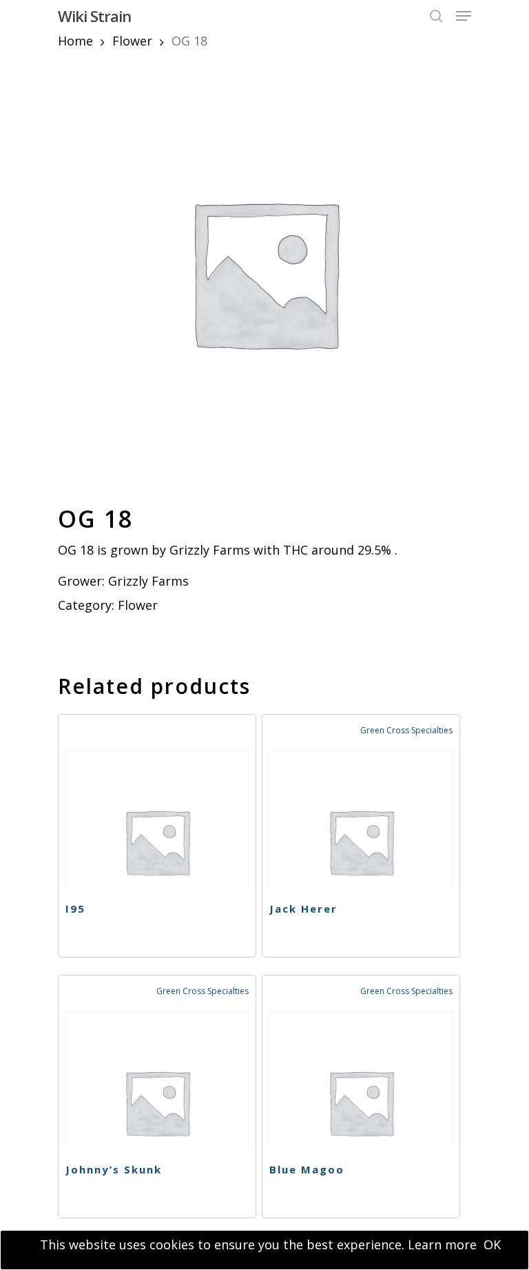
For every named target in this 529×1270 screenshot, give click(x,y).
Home (75, 40)
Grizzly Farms (148, 581)
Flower (132, 40)
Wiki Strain (94, 15)
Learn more (442, 1244)
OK (492, 1244)
